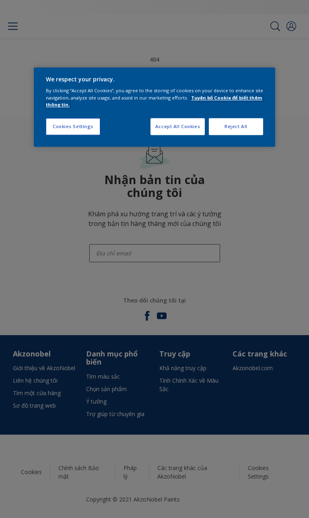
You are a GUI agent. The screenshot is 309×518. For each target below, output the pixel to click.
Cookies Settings (73, 126)
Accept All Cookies (177, 126)
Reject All (236, 126)
